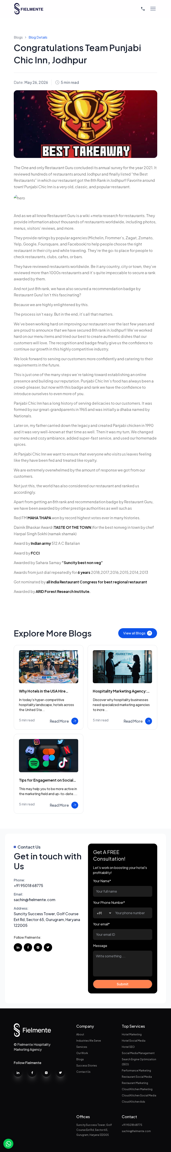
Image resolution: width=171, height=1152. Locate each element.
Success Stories (86, 1065)
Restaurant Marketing (135, 1083)
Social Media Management (138, 1053)
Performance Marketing (136, 1070)
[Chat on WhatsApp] (8, 1144)
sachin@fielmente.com (34, 897)
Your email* (101, 924)
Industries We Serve (88, 1040)
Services (81, 1046)
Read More (59, 721)
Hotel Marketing (132, 1034)
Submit (122, 984)
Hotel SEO (128, 1046)
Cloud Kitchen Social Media (139, 1095)
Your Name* (102, 881)
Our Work (82, 1053)
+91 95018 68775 (28, 883)
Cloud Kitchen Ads (133, 1101)
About (80, 1034)
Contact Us (83, 1071)
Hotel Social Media (133, 1040)
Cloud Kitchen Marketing (137, 1089)
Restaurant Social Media (137, 1076)
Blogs (18, 37)
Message (100, 945)
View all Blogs (134, 633)
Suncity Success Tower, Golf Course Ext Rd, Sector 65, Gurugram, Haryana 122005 (47, 917)
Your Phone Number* (109, 902)
